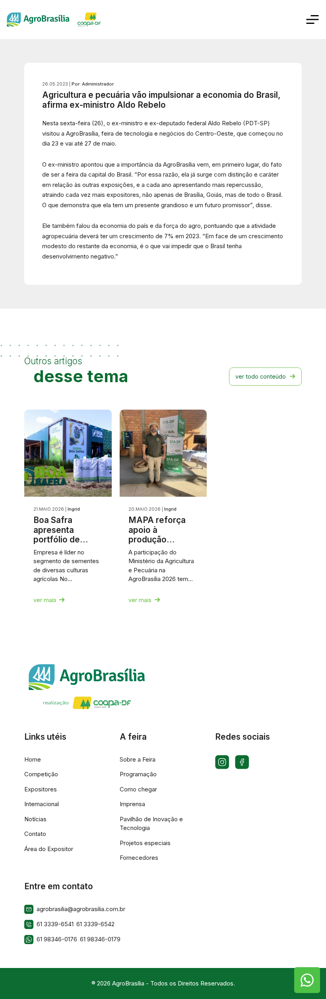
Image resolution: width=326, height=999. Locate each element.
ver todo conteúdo (260, 376)
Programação (138, 774)
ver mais (44, 600)
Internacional (41, 804)
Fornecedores (139, 857)
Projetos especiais (145, 843)
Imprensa (132, 804)
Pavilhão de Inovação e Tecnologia (151, 823)
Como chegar (138, 789)
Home (32, 759)
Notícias (35, 819)
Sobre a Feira (137, 759)
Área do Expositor (48, 849)
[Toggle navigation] (312, 19)
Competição (41, 774)
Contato (35, 834)
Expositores (40, 789)
